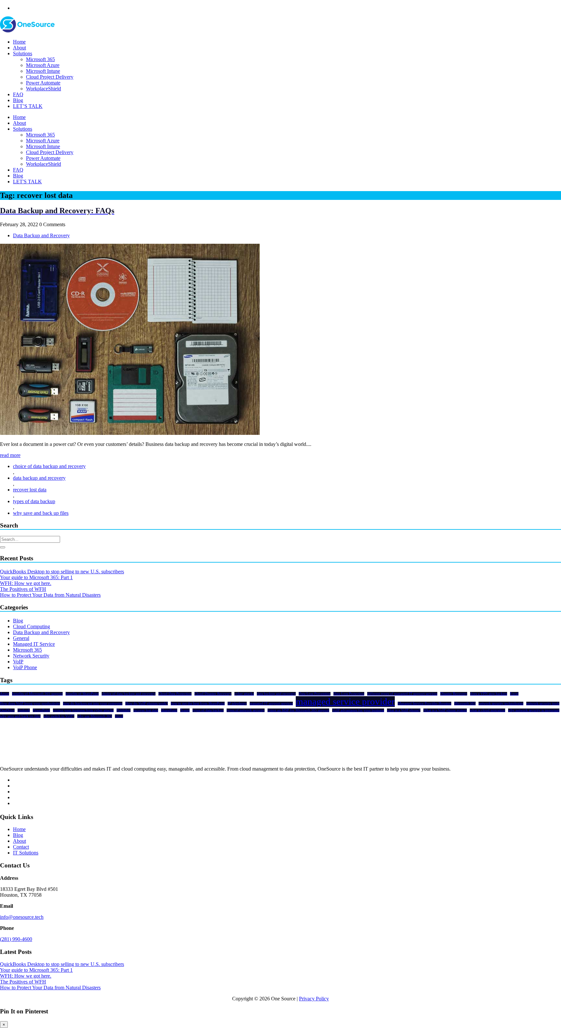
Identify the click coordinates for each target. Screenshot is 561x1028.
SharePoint (169, 710)
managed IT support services (271, 703)
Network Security (31, 655)
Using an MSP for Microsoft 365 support (298, 710)
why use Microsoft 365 (94, 716)
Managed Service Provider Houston (424, 703)
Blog (18, 100)
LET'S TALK (27, 181)
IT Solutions (25, 852)
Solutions (22, 53)
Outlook (24, 710)
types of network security (246, 710)
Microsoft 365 (40, 59)
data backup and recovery (39, 478)
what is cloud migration (487, 710)
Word (119, 716)
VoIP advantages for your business (358, 710)
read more (10, 455)
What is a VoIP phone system (445, 710)
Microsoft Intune (43, 71)
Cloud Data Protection (175, 694)
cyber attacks (244, 694)
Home (19, 42)
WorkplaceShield (43, 88)
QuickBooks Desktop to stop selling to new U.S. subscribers (62, 571)
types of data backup (34, 501)
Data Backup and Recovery (41, 235)
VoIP (18, 661)
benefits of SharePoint (82, 694)
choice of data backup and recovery (49, 466)
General (21, 638)
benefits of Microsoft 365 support (37, 694)
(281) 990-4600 (16, 939)
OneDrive (7, 710)
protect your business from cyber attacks (83, 710)
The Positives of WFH (23, 589)
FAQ (18, 94)
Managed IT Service (34, 644)
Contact (21, 847)
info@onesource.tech (22, 917)
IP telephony (237, 703)
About (19, 47)
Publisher (124, 710)
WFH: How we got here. (25, 583)
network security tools (542, 703)
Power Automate (43, 82)
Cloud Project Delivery (49, 77)
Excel (514, 694)
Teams (185, 710)
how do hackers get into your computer (92, 703)
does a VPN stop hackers (488, 694)
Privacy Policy (314, 998)
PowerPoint (41, 710)
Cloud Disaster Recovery (212, 694)
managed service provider (345, 701)
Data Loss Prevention (314, 694)
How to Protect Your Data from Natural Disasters (50, 595)
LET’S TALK (28, 106)
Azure (4, 694)
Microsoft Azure (42, 65)
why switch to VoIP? (59, 716)
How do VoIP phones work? (146, 703)
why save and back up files (41, 513)
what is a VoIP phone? (403, 710)
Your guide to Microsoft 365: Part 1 (36, 577)
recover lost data (29, 489)
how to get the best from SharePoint (198, 703)
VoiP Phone (25, 667)
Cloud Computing (31, 626)
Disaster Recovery (453, 694)
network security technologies (501, 703)
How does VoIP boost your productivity (30, 703)
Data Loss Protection (348, 694)
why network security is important (533, 710)
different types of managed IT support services (402, 694)
